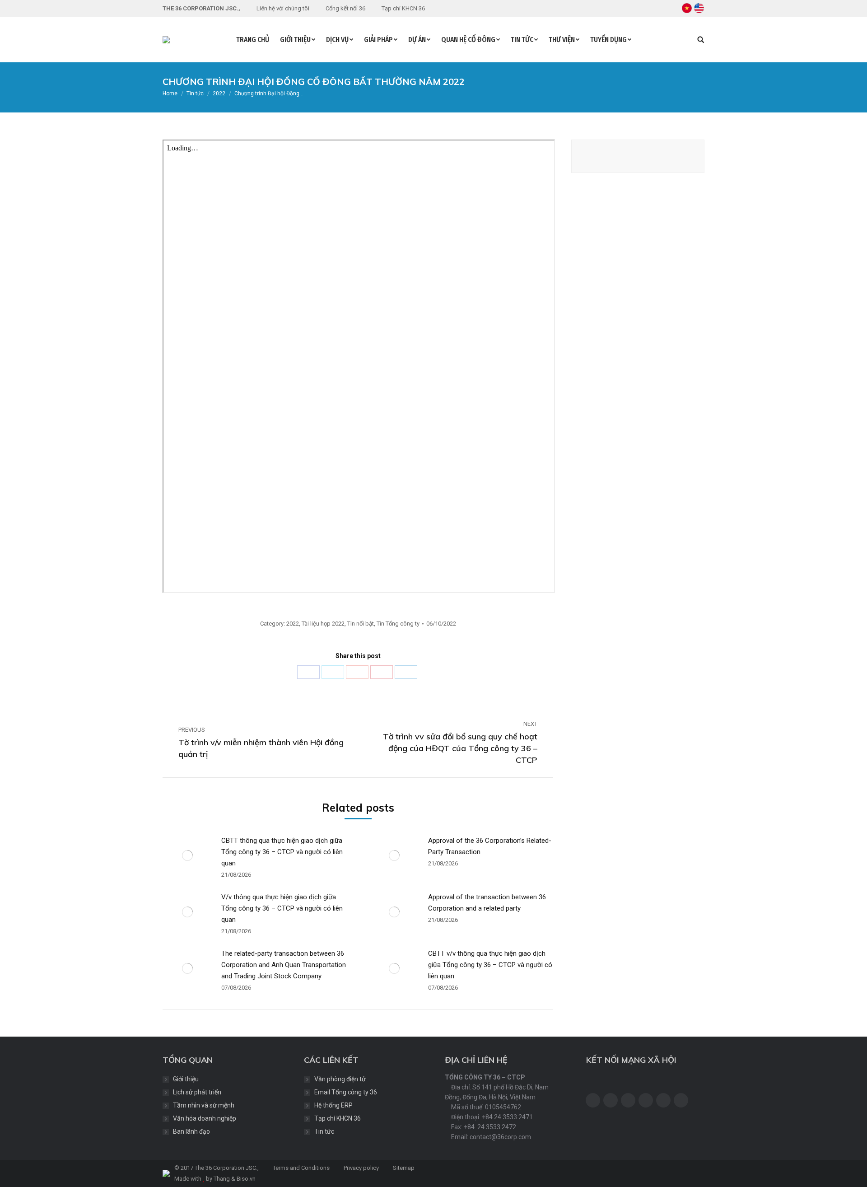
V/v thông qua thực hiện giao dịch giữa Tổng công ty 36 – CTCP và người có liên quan (282, 908)
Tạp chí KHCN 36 (337, 1118)
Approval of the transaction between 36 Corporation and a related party (487, 902)
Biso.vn (246, 1178)
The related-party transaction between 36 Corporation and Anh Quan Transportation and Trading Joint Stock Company (283, 964)
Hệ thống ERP (333, 1105)
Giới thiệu (186, 1079)
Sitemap (403, 1167)
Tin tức (324, 1131)
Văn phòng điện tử (340, 1079)
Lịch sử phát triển (197, 1092)
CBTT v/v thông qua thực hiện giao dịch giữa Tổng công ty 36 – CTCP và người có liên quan (490, 964)
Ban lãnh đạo (191, 1131)
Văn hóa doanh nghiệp (204, 1118)
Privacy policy (360, 1167)
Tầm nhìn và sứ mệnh (203, 1105)
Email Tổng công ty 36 (345, 1092)
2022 (292, 623)
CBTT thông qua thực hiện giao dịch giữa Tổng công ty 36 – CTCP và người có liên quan (282, 852)
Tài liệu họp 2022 (323, 623)
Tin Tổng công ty (398, 623)
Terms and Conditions (300, 1167)
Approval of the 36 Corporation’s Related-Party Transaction (489, 846)
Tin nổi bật (360, 623)
